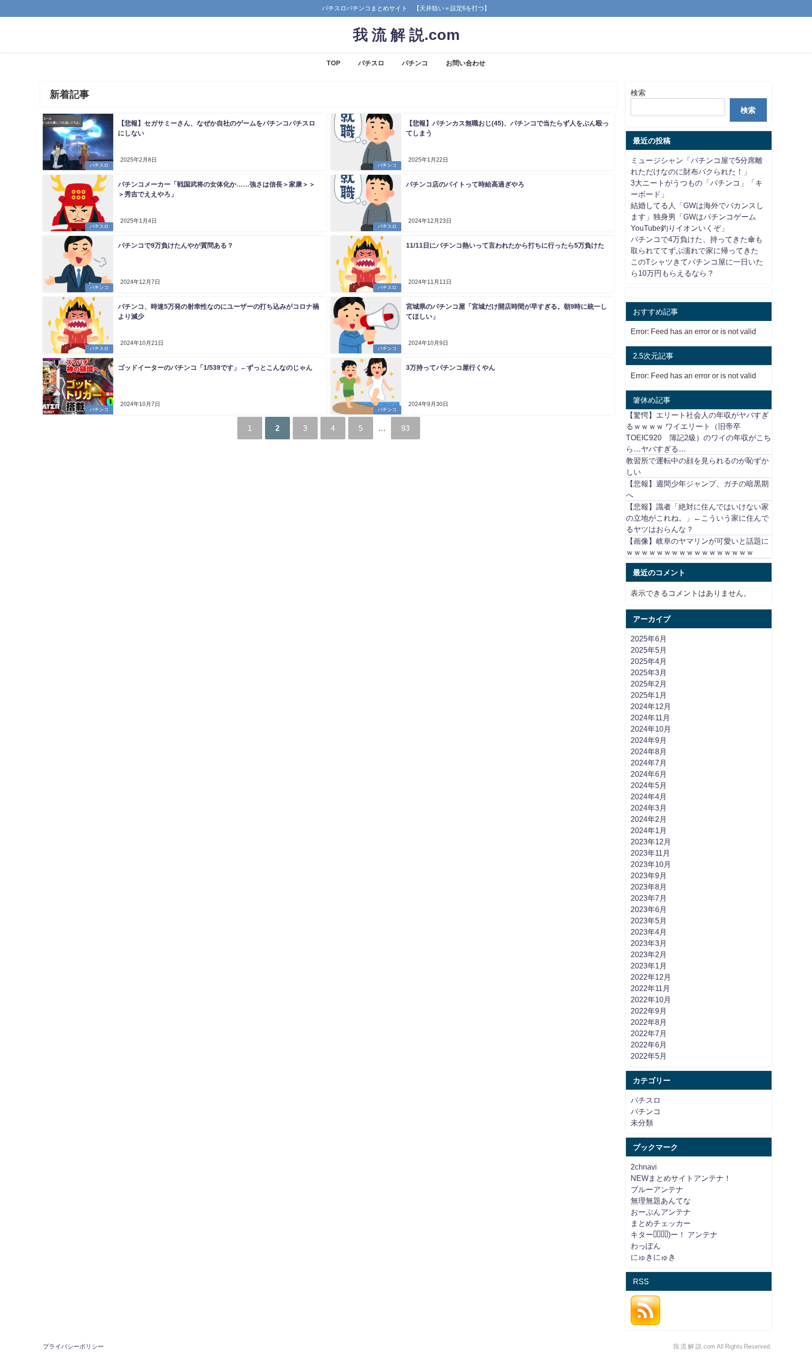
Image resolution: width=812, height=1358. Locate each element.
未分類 (642, 1122)
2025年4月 (649, 661)
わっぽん (646, 1245)
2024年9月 (649, 740)
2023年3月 (649, 943)
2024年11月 (650, 717)
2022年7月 (649, 1033)
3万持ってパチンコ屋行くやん (450, 367)
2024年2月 (649, 819)
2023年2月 (649, 954)
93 (405, 428)
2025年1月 (649, 695)
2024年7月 (649, 762)
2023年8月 (649, 886)
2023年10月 (651, 864)
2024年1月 (649, 830)
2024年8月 (649, 751)
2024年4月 (649, 796)
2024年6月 (649, 774)
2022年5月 (649, 1056)
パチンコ (415, 63)
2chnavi (644, 1167)
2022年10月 (651, 999)
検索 (638, 92)
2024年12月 (651, 706)
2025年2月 (649, 683)
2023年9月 (649, 875)
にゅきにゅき (653, 1257)
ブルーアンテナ (657, 1189)
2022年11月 (650, 988)
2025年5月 (649, 650)
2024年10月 (651, 729)
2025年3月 (649, 672)
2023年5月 (649, 920)
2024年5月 (649, 785)
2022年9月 (649, 1011)
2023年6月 (649, 909)
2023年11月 (650, 853)
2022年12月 (651, 977)
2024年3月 (649, 808)
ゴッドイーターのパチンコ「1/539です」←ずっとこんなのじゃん (215, 367)
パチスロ (371, 63)
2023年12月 (651, 841)
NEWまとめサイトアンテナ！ (681, 1178)
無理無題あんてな (661, 1200)
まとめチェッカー (661, 1223)
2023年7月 (649, 898)
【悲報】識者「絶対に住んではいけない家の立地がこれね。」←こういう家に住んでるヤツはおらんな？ (697, 518)
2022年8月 (649, 1022)
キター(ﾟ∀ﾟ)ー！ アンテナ (674, 1234)
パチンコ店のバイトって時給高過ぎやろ (465, 184)
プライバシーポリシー (73, 1346)
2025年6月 (649, 638)
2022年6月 (649, 1044)
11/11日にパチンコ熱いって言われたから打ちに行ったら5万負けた (505, 245)
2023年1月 (649, 965)
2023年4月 (649, 932)
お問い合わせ (465, 63)
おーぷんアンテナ (661, 1212)
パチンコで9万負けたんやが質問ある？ (176, 245)
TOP (333, 63)
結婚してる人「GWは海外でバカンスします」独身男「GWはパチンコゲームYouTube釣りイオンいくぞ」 (697, 217)
